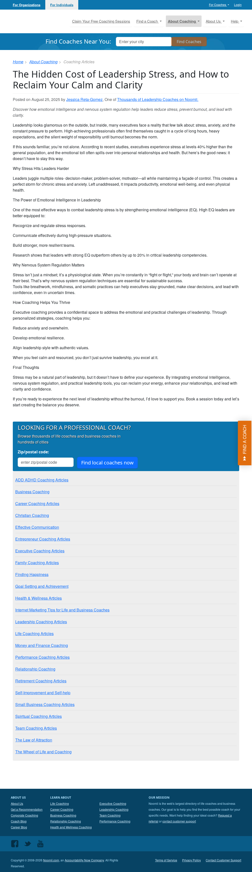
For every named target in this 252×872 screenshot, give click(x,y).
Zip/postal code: (33, 452)
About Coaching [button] (182, 21)
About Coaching (43, 62)
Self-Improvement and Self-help (42, 692)
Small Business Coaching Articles (45, 704)
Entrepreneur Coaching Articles (42, 539)
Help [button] (235, 21)
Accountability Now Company (84, 860)
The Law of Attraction (33, 740)
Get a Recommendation (27, 809)
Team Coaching (110, 815)
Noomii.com (51, 860)
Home (18, 62)
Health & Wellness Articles (38, 598)
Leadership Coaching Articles (41, 622)
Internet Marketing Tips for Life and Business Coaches (62, 610)
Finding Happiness (31, 574)
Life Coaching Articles (34, 633)
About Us (17, 803)
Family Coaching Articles (37, 562)
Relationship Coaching (35, 669)
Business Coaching (32, 491)
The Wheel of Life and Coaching (43, 752)
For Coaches (218, 4)
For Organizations (26, 4)
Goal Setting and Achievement (41, 586)
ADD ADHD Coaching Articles (41, 480)
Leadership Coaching (113, 809)
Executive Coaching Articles (39, 551)
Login (238, 4)
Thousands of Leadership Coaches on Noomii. (157, 99)
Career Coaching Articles (37, 503)
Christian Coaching (32, 515)
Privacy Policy (191, 860)
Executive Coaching (112, 803)
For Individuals (61, 4)
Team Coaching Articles (36, 728)
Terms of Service (166, 860)
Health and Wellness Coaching (71, 827)
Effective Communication (37, 527)
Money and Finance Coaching (41, 645)
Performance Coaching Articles (42, 657)
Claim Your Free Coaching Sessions (101, 21)
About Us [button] (214, 21)
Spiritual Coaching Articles (38, 716)
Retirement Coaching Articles (40, 681)
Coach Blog (19, 821)
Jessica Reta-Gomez (84, 99)
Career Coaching (61, 809)
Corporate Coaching (24, 815)
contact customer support (179, 821)
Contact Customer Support (223, 860)
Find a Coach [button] (147, 21)
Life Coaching (59, 803)
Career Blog (19, 827)
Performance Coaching (114, 821)
